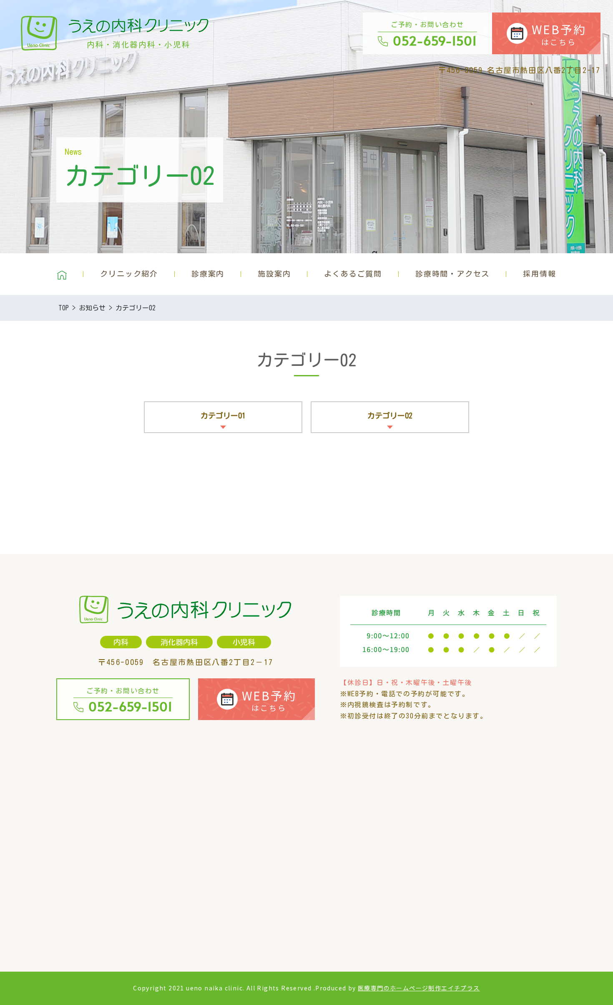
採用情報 (539, 273)
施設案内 (274, 273)
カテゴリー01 (223, 415)
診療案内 (207, 273)
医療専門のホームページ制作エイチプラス (419, 988)
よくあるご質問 (353, 273)
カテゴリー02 (389, 415)
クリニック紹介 (129, 273)
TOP (63, 308)
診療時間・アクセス (452, 273)
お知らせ (92, 308)
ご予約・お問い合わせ (434, 34)
